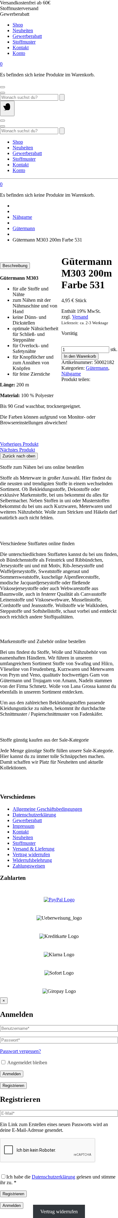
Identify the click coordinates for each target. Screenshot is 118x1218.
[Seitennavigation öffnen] (7, 108)
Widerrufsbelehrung (32, 860)
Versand (80, 316)
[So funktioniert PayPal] (59, 899)
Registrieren (13, 1085)
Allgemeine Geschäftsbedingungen (47, 809)
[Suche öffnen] (2, 93)
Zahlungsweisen (29, 866)
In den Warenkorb (80, 356)
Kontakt (21, 47)
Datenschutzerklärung (34, 814)
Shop (18, 24)
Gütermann (24, 228)
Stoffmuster (24, 42)
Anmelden (12, 1074)
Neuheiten (23, 30)
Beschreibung (15, 265)
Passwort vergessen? (20, 1051)
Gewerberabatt (27, 36)
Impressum (23, 826)
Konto (19, 53)
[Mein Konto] (2, 87)
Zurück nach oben (19, 456)
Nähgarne (22, 217)
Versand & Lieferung (33, 848)
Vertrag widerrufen (31, 854)
